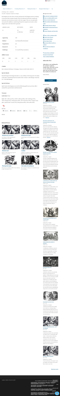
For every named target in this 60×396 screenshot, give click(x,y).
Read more (47, 117)
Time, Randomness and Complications (37, 393)
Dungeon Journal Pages (48, 54)
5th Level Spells (39, 385)
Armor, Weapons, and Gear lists (51, 31)
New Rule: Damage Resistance (48, 356)
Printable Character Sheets (50, 25)
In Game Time (38, 389)
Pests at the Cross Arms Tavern (48, 301)
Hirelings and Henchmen (35, 383)
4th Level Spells (33, 385)
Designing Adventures (53, 393)
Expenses (36, 394)
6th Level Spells (44, 385)
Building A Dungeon (34, 393)
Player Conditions (46, 393)
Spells (57, 384)
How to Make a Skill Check (48, 388)
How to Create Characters (49, 20)
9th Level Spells (39, 386)
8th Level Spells (33, 386)
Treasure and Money (41, 393)
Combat (51, 389)
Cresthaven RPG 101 (34, 388)
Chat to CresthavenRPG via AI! (50, 18)
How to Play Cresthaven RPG (50, 35)
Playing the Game (55, 388)
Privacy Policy (55, 380)
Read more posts (54, 369)
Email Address (46, 74)
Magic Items (47, 393)
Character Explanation (41, 382)
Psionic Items (52, 393)
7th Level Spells (50, 385)
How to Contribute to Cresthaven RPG (41, 380)
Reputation (42, 390)
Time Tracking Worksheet (48, 56)
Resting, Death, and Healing (35, 390)
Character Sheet (53, 382)
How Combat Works (48, 39)
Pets (40, 383)
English (48, 0)
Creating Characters (55, 381)
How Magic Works (48, 41)
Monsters (32, 394)
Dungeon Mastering (34, 392)
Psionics (43, 383)
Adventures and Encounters (42, 394)
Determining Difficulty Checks (42, 392)
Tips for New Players (48, 37)
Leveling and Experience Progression (50, 390)
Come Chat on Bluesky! (49, 52)
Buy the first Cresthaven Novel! (50, 16)
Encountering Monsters (45, 389)
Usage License (50, 380)
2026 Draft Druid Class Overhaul (48, 102)
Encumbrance (33, 389)
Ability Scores (47, 382)
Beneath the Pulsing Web (47, 267)
